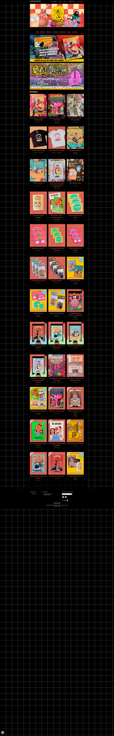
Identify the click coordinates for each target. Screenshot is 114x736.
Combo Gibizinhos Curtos (75, 476)
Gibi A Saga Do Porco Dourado (75, 444)
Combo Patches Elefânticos (57, 313)
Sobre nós (74, 32)
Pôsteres (49, 32)
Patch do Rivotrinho (57, 281)
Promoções (63, 32)
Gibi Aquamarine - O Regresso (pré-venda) (57, 379)
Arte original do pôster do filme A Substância (57, 444)
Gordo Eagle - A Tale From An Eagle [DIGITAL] (56, 347)
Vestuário (55, 32)
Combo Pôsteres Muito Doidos (38, 411)
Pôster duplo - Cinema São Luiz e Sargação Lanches (75, 379)
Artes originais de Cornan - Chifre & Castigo (75, 119)
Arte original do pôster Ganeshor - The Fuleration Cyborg (75, 315)
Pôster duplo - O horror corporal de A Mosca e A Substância (57, 217)
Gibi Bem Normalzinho (75, 151)
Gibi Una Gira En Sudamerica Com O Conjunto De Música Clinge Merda (56, 185)
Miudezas (42, 32)
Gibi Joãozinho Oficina (75, 183)
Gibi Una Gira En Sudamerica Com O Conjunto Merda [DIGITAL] (38, 380)
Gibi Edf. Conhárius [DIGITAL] (75, 346)
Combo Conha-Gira (75, 281)
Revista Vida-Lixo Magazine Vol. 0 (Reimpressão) (38, 119)
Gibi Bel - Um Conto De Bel (57, 476)
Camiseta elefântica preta (38, 151)
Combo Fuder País (38, 313)
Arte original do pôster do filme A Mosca (38, 444)
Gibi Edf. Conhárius (38, 183)
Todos (68, 32)
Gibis (37, 32)
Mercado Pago (47, 494)
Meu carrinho (80, 1)
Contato (60, 1)
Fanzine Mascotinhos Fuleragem (38, 217)
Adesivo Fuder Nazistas (38, 248)
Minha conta (72, 1)
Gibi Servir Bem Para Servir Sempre (75, 412)
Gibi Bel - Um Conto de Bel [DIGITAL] (38, 347)
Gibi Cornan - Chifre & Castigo (57, 411)
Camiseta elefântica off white (57, 151)
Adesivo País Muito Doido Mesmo (75, 217)
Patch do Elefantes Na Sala (38, 281)
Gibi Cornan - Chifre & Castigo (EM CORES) (57, 119)
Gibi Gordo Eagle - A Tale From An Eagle (38, 477)
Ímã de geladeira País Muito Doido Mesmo (57, 249)
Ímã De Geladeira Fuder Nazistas (75, 249)
